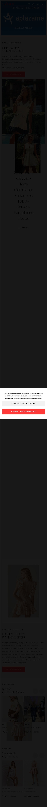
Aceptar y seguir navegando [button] (23, 411)
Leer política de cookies (23, 403)
